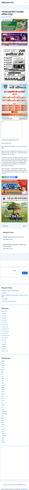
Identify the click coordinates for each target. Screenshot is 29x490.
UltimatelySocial (24, 489)
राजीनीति (7, 239)
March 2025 (4, 348)
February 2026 (4, 324)
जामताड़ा (3, 391)
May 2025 (3, 344)
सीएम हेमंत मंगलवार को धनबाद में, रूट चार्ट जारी (13, 237)
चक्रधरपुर (3, 385)
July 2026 (3, 313)
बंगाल (2, 416)
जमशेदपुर (3, 389)
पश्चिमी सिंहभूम (4, 413)
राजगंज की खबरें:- (4, 299)
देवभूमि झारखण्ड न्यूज (7, 3)
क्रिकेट (2, 369)
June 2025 (3, 342)
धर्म (2, 402)
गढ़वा (2, 376)
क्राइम (2, 367)
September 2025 (5, 335)
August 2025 (4, 337)
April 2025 (3, 346)
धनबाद (4, 239)
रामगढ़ (2, 431)
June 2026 (3, 315)
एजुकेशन (3, 361)
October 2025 (4, 333)
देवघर (2, 398)
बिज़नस (2, 418)
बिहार (2, 420)
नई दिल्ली (3, 405)
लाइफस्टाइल (3, 435)
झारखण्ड (3, 394)
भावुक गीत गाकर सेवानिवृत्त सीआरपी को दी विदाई (9, 290)
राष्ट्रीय (2, 433)
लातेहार (2, 438)
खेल (2, 374)
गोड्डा (2, 383)
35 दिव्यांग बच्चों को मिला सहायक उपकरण (8, 301)
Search (14, 270)
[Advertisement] (14, 462)
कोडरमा (2, 363)
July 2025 (3, 340)
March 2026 (4, 322)
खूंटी (2, 372)
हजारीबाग (3, 442)
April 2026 (3, 320)
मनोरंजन (3, 424)
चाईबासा (2, 387)
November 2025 (5, 331)
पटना (2, 407)
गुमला (2, 380)
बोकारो (2, 422)
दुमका (2, 396)
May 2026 (3, 318)
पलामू (2, 409)
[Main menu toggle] (26, 2)
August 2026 (4, 311)
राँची (2, 427)
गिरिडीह (2, 378)
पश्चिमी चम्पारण (4, 411)
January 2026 (4, 326)
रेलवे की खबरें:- (4, 293)
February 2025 (4, 351)
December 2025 (5, 329)
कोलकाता (3, 365)
